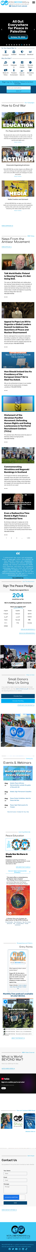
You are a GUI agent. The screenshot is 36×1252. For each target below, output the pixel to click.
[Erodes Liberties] (22, 62)
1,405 (28, 538)
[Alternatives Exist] (30, 70)
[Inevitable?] (5, 52)
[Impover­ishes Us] (22, 70)
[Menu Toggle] (33, 2)
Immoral (5, 65)
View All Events (11, 812)
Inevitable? (5, 55)
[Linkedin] (23, 1249)
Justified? (13, 54)
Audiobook (17, 925)
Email (5, 1177)
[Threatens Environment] (14, 70)
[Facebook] (9, 1249)
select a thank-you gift (22, 689)
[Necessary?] (22, 52)
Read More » (18, 142)
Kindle (26, 923)
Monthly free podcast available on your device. (18, 995)
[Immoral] (5, 62)
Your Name (7, 1170)
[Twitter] (13, 1249)
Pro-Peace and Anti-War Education (18, 131)
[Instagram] (19, 1249)
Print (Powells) (9, 922)
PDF (14, 923)
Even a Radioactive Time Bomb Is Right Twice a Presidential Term (16, 516)
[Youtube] (16, 1249)
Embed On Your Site (23, 812)
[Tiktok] (26, 1249)
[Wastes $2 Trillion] (5, 70)
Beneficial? (30, 54)
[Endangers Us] (14, 62)
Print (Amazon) (18, 922)
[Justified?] (14, 52)
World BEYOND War (7, 1244)
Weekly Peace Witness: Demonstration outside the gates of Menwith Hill (20, 785)
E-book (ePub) (20, 923)
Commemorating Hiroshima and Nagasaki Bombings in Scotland (16, 469)
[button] (2, 29)
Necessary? (22, 54)
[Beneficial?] (30, 52)
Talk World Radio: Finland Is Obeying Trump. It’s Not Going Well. (17, 276)
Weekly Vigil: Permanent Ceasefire (20, 791)
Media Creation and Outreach (18, 199)
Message (6, 1184)
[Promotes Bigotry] (30, 62)
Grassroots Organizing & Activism (18, 165)
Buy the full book (17, 986)
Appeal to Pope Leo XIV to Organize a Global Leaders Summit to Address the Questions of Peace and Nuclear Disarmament (17, 327)
